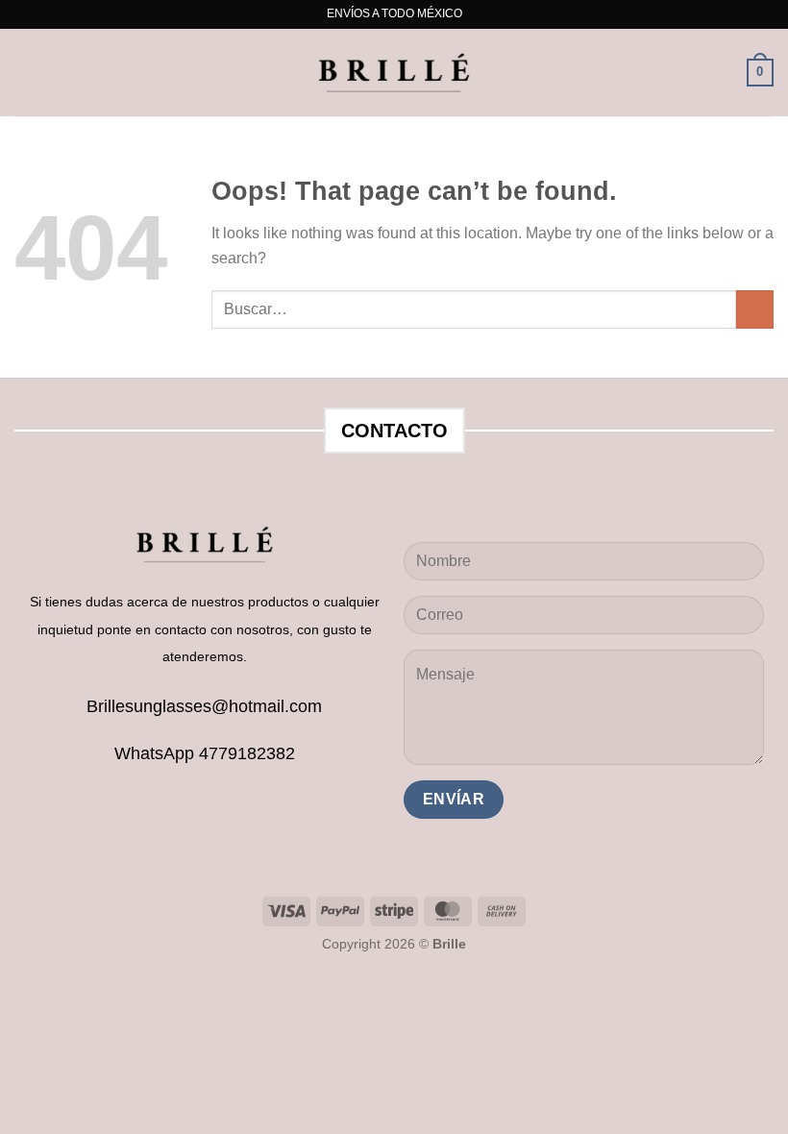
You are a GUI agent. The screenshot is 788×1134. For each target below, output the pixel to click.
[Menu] (25, 72)
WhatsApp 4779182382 (204, 753)
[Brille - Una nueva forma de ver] (394, 72)
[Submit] (755, 309)
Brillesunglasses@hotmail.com (204, 706)
